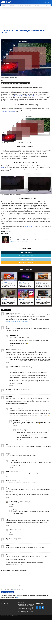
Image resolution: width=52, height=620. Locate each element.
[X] (43, 2)
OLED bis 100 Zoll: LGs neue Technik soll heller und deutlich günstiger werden (25, 285)
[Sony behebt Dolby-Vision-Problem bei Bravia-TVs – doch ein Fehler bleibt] (9, 276)
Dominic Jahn (13, 237)
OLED (28, 83)
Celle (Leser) (6, 233)
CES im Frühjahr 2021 (30, 226)
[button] (48, 2)
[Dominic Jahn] (5, 239)
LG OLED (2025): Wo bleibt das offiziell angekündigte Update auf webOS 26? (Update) (9, 302)
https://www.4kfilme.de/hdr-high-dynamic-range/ (17, 321)
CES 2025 (20, 83)
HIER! (17, 597)
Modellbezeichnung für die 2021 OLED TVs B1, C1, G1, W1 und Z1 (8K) (20, 95)
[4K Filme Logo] (6, 2)
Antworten (11, 345)
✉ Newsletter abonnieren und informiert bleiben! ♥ (13, 589)
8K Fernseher (12, 83)
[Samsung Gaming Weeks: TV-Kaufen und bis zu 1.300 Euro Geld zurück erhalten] (26, 293)
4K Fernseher (4, 83)
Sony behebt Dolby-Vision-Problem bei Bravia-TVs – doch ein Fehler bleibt (9, 285)
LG (24, 83)
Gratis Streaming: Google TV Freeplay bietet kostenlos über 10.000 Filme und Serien (43, 302)
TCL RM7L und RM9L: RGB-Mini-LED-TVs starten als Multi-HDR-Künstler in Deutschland (43, 285)
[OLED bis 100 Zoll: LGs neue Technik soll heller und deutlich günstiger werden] (26, 276)
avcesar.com (8, 231)
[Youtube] (45, 2)
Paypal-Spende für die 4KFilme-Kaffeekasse (18, 241)
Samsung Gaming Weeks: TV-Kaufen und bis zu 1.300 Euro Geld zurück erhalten (26, 302)
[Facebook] (41, 2)
